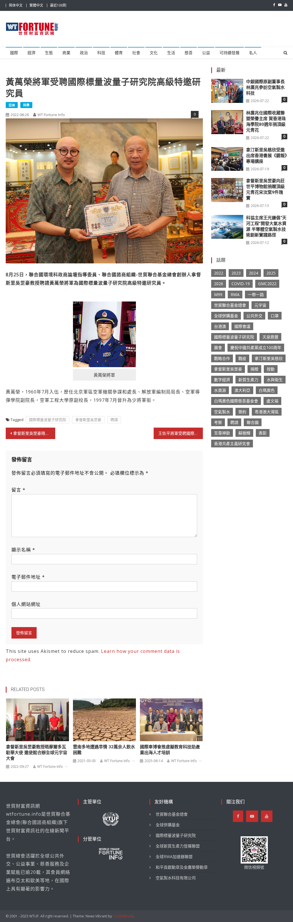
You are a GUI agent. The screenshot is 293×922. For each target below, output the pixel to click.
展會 (218, 347)
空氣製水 (222, 411)
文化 (154, 52)
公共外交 (254, 315)
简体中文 (16, 5)
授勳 (271, 369)
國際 (14, 52)
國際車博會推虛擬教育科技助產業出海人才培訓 (170, 749)
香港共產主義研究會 (232, 443)
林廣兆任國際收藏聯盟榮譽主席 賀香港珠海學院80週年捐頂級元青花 (266, 121)
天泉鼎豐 (270, 337)
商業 (66, 52)
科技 (101, 52)
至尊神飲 (222, 433)
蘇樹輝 (244, 433)
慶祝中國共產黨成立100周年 (255, 347)
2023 (236, 273)
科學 (26, 105)
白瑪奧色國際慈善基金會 (236, 401)
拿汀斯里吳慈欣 (269, 358)
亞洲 (12, 105)
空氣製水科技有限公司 (176, 877)
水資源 (220, 390)
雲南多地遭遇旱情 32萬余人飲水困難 (104, 749)
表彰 (263, 433)
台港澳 (220, 326)
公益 (206, 52)
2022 (218, 273)
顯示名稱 (23, 550)
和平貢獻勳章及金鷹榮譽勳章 (182, 867)
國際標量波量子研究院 (47, 419)
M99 (218, 294)
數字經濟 (222, 379)
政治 (84, 52)
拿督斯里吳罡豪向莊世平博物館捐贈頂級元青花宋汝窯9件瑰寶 (265, 189)
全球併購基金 (226, 315)
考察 (218, 422)
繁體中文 (36, 5)
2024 (253, 273)
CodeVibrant (123, 916)
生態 (49, 52)
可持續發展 (229, 52)
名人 (253, 52)
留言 (18, 490)
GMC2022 (267, 283)
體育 (119, 52)
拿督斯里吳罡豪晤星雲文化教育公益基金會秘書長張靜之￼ (34, 433)
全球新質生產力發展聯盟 (178, 846)
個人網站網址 (26, 604)
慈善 (189, 52)
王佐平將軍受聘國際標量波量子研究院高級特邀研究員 (180, 433)
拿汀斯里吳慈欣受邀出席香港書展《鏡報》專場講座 (266, 155)
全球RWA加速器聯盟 (174, 856)
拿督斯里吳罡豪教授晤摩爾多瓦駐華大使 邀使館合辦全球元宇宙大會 (36, 752)
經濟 (31, 52)
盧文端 (272, 401)
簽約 (242, 411)
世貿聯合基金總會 (230, 305)
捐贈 (254, 369)
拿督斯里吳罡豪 (88, 419)
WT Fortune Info (51, 114)
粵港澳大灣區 (267, 411)
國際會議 (242, 326)
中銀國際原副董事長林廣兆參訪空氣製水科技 (265, 87)
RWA (235, 294)
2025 (271, 273)
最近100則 (58, 5)
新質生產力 (248, 379)
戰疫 (242, 358)
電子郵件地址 (28, 577)
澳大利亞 (242, 390)
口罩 (275, 315)
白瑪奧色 (267, 390)
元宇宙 (260, 305)
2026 (218, 283)
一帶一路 (256, 294)
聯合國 (253, 422)
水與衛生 (275, 379)
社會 (136, 52)
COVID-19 (240, 283)
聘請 (114, 419)
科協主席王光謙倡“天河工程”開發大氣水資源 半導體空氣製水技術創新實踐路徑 (266, 226)
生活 (171, 52)
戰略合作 (222, 358)
